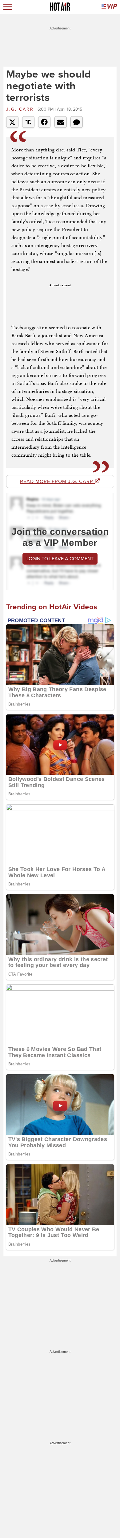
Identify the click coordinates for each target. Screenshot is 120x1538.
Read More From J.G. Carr (57, 481)
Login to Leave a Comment (60, 559)
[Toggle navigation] (7, 7)
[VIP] (109, 7)
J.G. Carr (21, 109)
